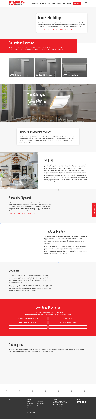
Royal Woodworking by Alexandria (28, 327)
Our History (29, 407)
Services (39, 407)
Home (28, 401)
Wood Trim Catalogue (68, 327)
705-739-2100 (58, 409)
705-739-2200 (59, 404)
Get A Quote (76, 3)
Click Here (36, 109)
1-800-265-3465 (61, 407)
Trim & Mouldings (34, 3)
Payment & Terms (31, 412)
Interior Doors (43, 3)
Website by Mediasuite (54, 417)
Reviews (29, 410)
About (64, 3)
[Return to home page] (16, 3)
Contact (69, 3)
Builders (59, 3)
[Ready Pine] (24, 391)
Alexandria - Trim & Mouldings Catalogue (28, 318)
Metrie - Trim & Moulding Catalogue (68, 323)
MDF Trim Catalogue (68, 318)
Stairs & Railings (51, 3)
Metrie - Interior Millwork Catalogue (28, 323)
